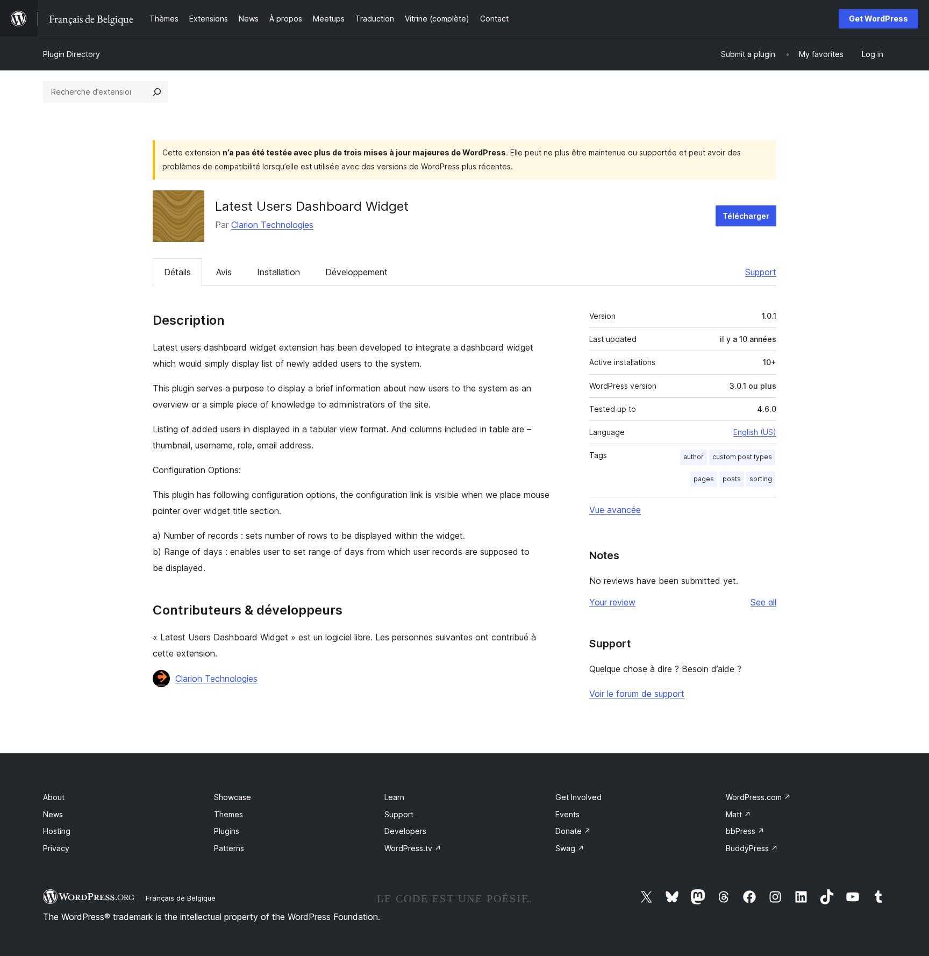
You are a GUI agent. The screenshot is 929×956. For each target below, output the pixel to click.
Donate (573, 831)
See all (763, 602)
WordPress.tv (412, 848)
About (54, 797)
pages (704, 479)
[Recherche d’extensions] (157, 92)
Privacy (56, 848)
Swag (569, 848)
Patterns (229, 848)
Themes (228, 814)
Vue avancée (615, 509)
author (693, 457)
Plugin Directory (71, 54)
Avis (224, 272)
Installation (278, 272)
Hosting (56, 831)
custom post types (742, 457)
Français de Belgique (181, 898)
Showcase (232, 797)
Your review (612, 602)
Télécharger (746, 215)
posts (732, 479)
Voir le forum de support (636, 693)
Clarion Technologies (272, 224)
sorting (760, 479)
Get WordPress (878, 18)
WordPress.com (758, 797)
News (53, 814)
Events (567, 814)
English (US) (754, 432)
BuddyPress (752, 848)
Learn (394, 797)
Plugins (226, 831)
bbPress (745, 831)
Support (760, 272)
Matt (738, 814)
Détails (177, 272)
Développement (356, 272)
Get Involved (578, 797)
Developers (405, 831)
